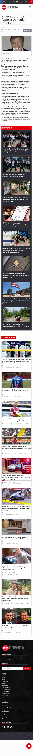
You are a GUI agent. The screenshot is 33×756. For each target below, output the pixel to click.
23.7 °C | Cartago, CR (20, 2)
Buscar (3, 679)
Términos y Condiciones (22, 735)
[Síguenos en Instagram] (4, 2)
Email (3, 715)
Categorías (5, 681)
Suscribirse (27, 668)
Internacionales (6, 690)
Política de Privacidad (25, 737)
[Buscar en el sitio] (31, 2)
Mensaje (4, 719)
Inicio (3, 677)
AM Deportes (5, 692)
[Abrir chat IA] (29, 746)
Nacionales (5, 686)
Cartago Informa (6, 688)
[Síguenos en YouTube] (10, 2)
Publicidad (5, 706)
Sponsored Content (7, 708)
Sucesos (4, 684)
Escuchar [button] (27, 30)
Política (4, 698)
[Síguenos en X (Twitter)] (7, 2)
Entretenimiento (6, 694)
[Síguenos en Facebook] (1, 2)
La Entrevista (5, 696)
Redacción (5, 28)
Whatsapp (4, 717)
